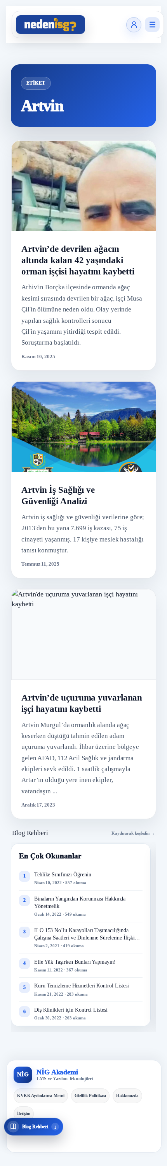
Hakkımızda (127, 1095)
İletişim (23, 1113)
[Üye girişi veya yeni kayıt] (133, 24)
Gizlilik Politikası (90, 1095)
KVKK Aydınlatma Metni (40, 1095)
